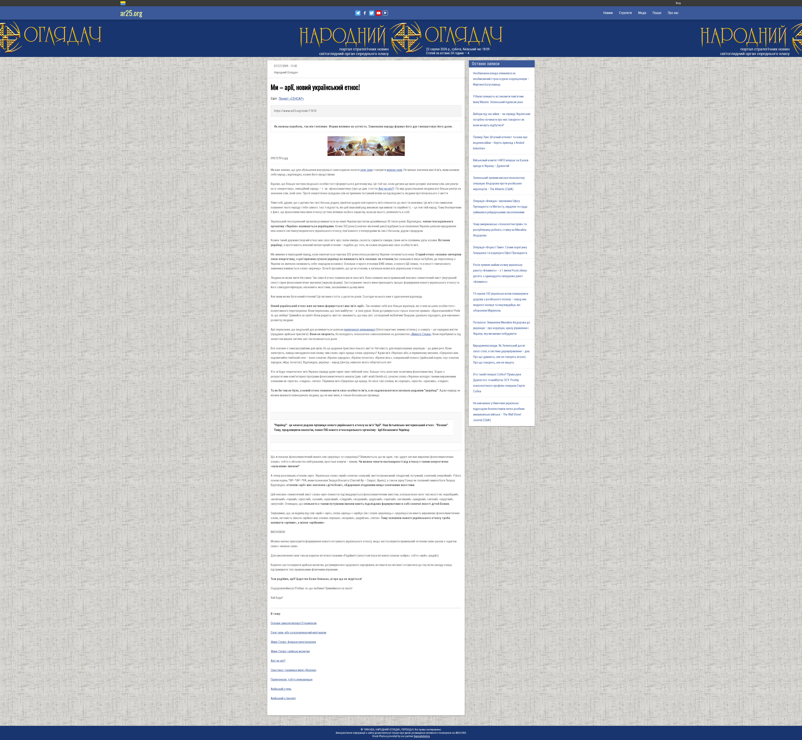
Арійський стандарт (283, 698)
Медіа (642, 13)
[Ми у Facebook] (364, 13)
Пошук (656, 13)
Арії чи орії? (385, 189)
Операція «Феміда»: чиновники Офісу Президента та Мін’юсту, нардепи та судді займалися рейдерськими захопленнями (500, 206)
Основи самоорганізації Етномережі (294, 623)
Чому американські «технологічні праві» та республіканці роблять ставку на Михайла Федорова (500, 229)
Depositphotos (422, 736)
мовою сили (394, 170)
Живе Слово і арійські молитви (290, 651)
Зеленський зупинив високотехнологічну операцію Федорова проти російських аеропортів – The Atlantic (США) (499, 183)
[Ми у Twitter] (371, 13)
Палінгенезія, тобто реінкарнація (291, 679)
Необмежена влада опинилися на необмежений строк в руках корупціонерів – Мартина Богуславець (501, 78)
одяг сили (366, 170)
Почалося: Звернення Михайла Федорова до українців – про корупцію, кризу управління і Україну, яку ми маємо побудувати (501, 328)
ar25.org (131, 13)
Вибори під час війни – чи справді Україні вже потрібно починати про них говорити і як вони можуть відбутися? (501, 119)
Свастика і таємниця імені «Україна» (293, 670)
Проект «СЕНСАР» (291, 99)
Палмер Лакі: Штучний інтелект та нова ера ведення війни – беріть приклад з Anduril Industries (500, 142)
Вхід (678, 3)
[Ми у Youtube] (378, 13)
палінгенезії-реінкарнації (359, 329)
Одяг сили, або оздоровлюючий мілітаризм (298, 632)
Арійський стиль (281, 689)
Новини (608, 13)
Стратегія (625, 13)
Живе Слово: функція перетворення (293, 642)
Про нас (673, 13)
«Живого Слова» (420, 334)
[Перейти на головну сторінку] (401, 38)
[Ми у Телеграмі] (357, 13)
